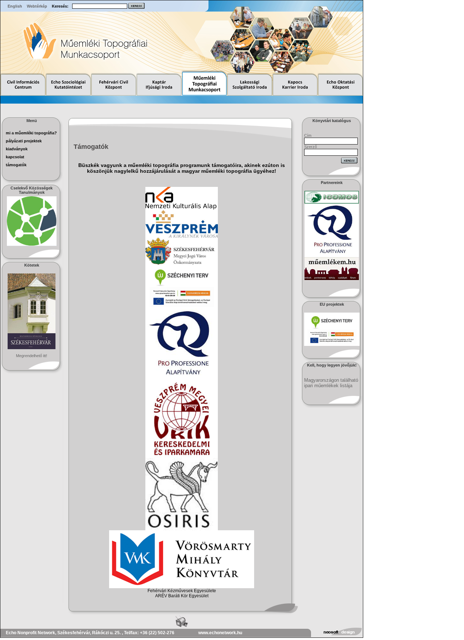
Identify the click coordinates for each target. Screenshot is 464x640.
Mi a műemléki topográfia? (31, 133)
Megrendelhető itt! (31, 356)
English (15, 6)
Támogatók (16, 165)
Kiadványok (17, 149)
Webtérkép (37, 6)
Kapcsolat (15, 157)
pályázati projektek (24, 141)
